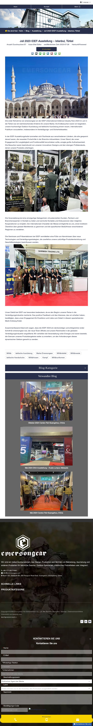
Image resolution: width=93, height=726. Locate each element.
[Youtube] (85, 621)
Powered (82, 44)
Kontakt (46, 7)
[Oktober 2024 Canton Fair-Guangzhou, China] (46, 401)
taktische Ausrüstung (24, 353)
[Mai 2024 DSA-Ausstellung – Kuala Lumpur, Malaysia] (46, 446)
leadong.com (17, 614)
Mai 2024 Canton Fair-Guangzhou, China (46, 513)
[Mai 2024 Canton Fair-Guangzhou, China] (46, 491)
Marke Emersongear (44, 353)
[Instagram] (89, 621)
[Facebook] (81, 621)
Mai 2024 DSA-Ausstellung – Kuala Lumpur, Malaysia (46, 468)
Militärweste (75, 353)
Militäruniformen (58, 357)
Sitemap (64, 611)
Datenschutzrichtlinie (75, 611)
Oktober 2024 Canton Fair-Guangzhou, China (46, 423)
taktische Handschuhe (15, 357)
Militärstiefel (61, 353)
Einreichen (46, 717)
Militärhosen (33, 357)
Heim (15, 7)
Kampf (45, 357)
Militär (9, 353)
